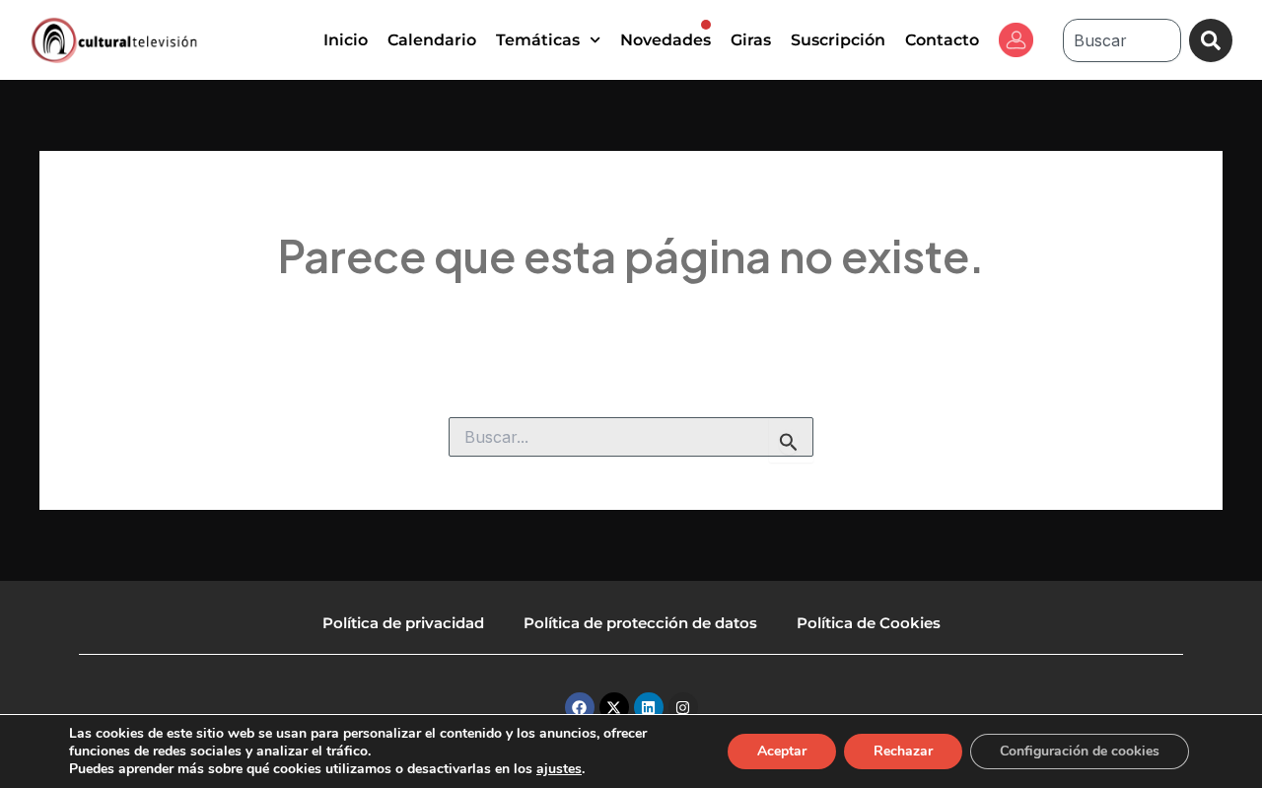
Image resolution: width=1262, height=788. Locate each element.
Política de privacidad (403, 622)
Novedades (665, 40)
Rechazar (903, 751)
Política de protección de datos (640, 622)
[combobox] (1122, 40)
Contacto (942, 40)
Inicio (345, 40)
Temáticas (538, 40)
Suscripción (838, 40)
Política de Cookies (869, 622)
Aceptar (781, 751)
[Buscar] (1210, 40)
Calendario (431, 40)
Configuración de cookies (1079, 751)
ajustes (559, 769)
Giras (751, 40)
